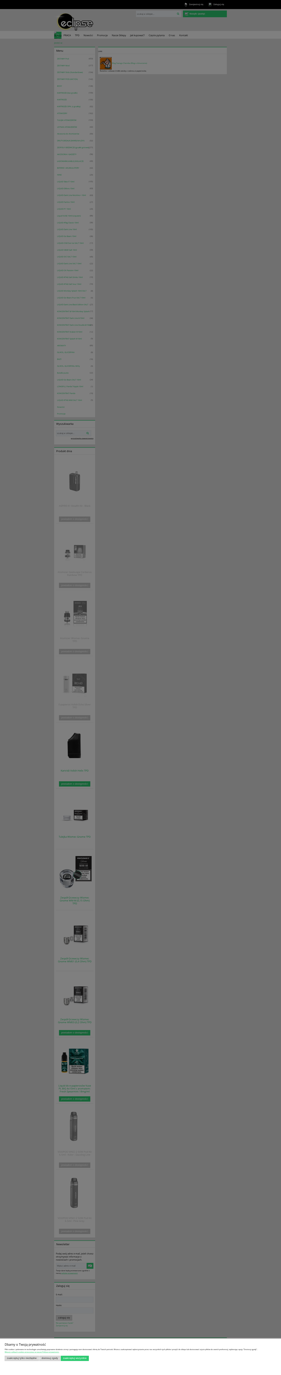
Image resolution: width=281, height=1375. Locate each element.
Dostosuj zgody (50, 1358)
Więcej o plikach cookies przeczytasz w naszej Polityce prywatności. (32, 1352)
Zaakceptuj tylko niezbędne (22, 1358)
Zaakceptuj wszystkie (74, 1358)
